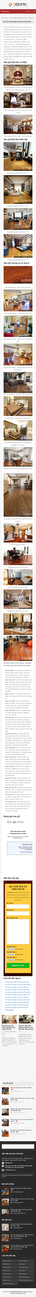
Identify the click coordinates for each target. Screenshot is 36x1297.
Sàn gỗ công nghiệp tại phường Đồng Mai (17, 1002)
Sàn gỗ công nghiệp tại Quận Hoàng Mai (17, 1005)
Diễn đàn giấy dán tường (25, 1280)
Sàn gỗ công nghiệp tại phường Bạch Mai (17, 982)
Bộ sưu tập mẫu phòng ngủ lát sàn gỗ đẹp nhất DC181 (26, 1027)
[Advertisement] (15, 1064)
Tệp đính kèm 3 (12, 957)
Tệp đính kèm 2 (12, 952)
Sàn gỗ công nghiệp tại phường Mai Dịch (17, 987)
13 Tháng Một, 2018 (17, 1227)
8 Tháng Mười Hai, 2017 (18, 1123)
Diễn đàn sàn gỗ (23, 1260)
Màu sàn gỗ (22, 1264)
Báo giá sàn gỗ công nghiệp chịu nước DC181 (8, 1027)
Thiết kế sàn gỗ (22, 1273)
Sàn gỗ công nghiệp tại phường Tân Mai (16, 997)
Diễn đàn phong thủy (8, 1283)
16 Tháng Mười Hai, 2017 (18, 1133)
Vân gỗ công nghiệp (24, 1277)
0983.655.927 (19, 54)
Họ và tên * (10, 903)
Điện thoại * (10, 910)
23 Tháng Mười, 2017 (17, 1091)
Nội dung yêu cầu (12, 918)
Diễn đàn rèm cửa (7, 1260)
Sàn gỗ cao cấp (6, 1270)
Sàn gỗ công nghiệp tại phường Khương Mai (18, 984)
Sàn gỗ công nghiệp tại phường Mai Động (17, 989)
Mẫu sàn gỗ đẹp (7, 1267)
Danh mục (6, 11)
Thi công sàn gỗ (7, 1273)
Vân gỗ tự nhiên (7, 1280)
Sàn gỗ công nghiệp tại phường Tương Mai (17, 999)
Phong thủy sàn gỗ (23, 1267)
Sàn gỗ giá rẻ (22, 1270)
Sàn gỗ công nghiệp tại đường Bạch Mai (16, 1007)
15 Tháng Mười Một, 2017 (19, 1112)
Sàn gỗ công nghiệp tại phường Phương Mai (18, 992)
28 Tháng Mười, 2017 (17, 1102)
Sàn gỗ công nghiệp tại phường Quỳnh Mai (17, 994)
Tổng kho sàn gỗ (7, 1277)
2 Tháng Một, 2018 (17, 1238)
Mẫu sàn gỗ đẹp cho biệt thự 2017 (21, 1087)
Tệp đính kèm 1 (12, 946)
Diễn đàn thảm (6, 1264)
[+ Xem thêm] (9, 1010)
